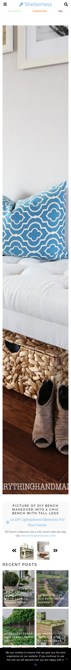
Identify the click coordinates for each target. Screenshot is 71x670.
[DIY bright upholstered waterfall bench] (43, 550)
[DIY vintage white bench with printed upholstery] (27, 550)
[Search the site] (66, 4)
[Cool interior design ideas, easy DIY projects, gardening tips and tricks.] (35, 6)
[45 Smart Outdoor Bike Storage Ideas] (52, 627)
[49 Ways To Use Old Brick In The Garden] (52, 588)
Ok (35, 664)
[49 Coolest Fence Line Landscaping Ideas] (19, 627)
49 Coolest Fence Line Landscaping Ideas (18, 637)
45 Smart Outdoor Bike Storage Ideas (49, 637)
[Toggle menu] (5, 5)
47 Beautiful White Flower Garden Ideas (15, 599)
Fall (61, 11)
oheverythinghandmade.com (37, 535)
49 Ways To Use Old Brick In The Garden (51, 599)
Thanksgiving (39, 11)
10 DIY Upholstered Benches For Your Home (37, 522)
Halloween (14, 11)
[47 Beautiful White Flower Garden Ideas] (19, 588)
